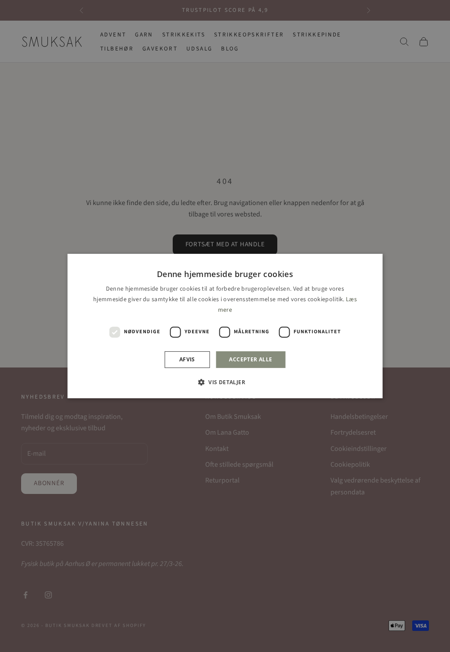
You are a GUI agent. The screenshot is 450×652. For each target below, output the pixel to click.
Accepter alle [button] (250, 359)
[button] (225, 382)
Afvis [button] (187, 359)
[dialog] (225, 326)
